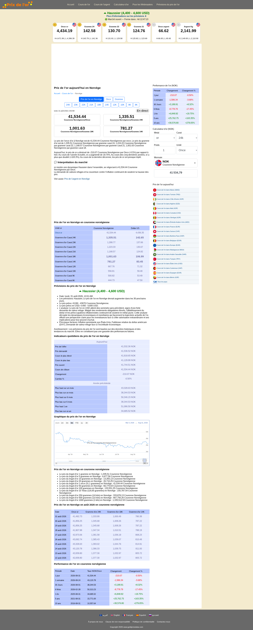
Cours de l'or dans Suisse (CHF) (168, 231)
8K (136, 105)
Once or (58, 233)
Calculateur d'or (121, 4)
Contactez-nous (163, 622)
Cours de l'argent (102, 4)
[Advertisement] (126, 64)
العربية (105, 615)
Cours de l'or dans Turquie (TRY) (168, 259)
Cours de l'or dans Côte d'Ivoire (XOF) (170, 199)
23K (76, 105)
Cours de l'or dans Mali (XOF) (167, 208)
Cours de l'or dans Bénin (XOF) (168, 277)
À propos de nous (95, 622)
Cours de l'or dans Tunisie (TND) (168, 194)
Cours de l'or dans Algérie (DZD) (168, 204)
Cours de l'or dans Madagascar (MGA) (170, 250)
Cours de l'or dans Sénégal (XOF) (169, 218)
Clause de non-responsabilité (118, 622)
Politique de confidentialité (143, 622)
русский (155, 615)
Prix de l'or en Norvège (91, 99)
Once (108, 99)
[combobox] (176, 163)
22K (84, 105)
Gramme (119, 99)
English (116, 615)
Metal (156, 133)
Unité (178, 145)
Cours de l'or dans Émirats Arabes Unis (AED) (173, 222)
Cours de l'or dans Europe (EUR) (168, 245)
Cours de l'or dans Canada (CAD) (169, 213)
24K (68, 105)
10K (122, 105)
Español (142, 615)
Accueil (70, 4)
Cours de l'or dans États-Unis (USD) (169, 264)
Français (129, 615)
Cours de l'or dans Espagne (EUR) (169, 273)
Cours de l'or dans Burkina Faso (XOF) (170, 236)
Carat (179, 133)
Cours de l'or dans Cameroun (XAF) (169, 268)
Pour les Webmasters (143, 4)
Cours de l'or (84, 4)
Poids (156, 145)
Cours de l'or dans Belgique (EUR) (169, 241)
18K (99, 105)
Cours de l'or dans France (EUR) (168, 227)
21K (91, 105)
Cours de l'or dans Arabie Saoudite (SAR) (171, 254)
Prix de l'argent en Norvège (77, 179)
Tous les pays (162, 282)
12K (115, 105)
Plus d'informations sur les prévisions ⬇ (126, 16)
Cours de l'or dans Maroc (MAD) (168, 190)
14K (107, 105)
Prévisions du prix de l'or (168, 4)
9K (129, 105)
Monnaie (158, 157)
